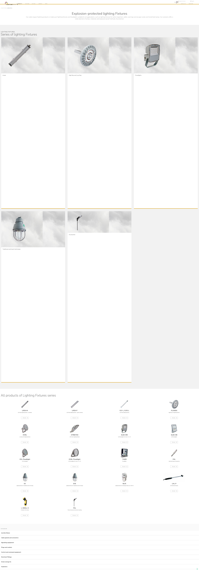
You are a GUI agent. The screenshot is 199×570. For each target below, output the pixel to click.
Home (2, 8)
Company (40, 3)
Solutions (27, 3)
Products (20, 3)
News (46, 3)
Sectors (33, 3)
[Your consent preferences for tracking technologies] (197, 569)
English (192, 1)
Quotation (191, 3)
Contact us (183, 3)
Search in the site (182, 1)
